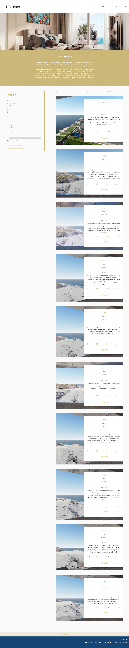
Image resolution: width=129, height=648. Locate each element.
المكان (97, 6)
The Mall (102, 6)
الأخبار (116, 6)
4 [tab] (116, 48)
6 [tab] (121, 48)
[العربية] (126, 6)
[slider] (8, 138)
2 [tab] (112, 48)
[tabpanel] (64, 31)
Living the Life (107, 642)
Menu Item (98, 642)
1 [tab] (109, 48)
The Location (88, 642)
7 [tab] (123, 48)
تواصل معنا (121, 6)
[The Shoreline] (13, 6)
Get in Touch (123, 642)
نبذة (93, 6)
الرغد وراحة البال (109, 6)
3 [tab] (114, 48)
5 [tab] (118, 48)
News (115, 642)
